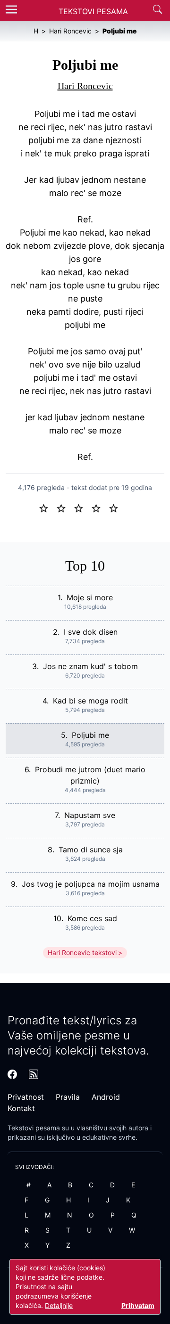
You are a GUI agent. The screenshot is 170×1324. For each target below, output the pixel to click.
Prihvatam (137, 1305)
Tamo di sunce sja (91, 849)
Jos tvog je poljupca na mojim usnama (91, 884)
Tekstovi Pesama (93, 11)
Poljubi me (90, 735)
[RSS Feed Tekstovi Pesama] (33, 1074)
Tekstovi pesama (34, 1128)
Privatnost (26, 1097)
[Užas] (47, 507)
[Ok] (82, 507)
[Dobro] (100, 507)
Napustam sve (89, 815)
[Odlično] (116, 507)
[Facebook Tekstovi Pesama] (12, 1074)
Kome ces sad (92, 918)
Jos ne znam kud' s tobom (90, 666)
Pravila (68, 1097)
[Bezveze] (65, 507)
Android (106, 1097)
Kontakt (21, 1108)
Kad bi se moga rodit (90, 700)
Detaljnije (59, 1305)
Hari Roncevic (85, 86)
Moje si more (90, 597)
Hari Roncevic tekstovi (82, 952)
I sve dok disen (91, 632)
